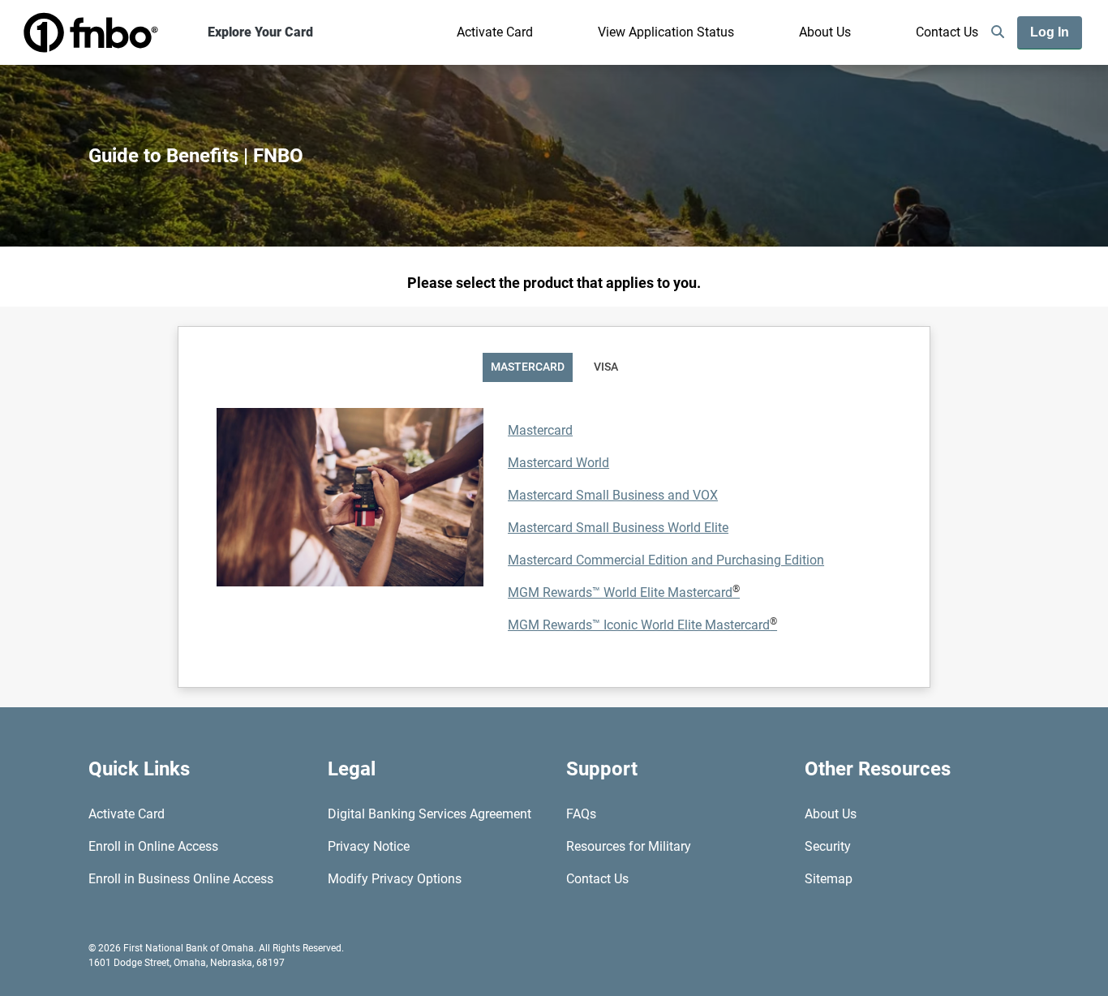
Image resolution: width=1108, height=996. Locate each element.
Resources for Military (628, 846)
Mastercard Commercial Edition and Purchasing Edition (666, 560)
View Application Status (666, 32)
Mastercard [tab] (528, 367)
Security (828, 846)
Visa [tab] (606, 367)
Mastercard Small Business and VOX (613, 495)
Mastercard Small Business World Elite (618, 527)
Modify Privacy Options (395, 879)
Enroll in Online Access (153, 846)
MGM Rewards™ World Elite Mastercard (624, 592)
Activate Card (495, 32)
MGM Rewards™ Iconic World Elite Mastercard (642, 625)
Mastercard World (558, 462)
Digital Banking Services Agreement (429, 814)
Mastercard (540, 430)
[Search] (997, 32)
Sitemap (828, 879)
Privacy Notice (369, 846)
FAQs (581, 814)
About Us (825, 32)
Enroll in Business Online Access (180, 879)
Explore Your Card (260, 32)
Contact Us (947, 32)
